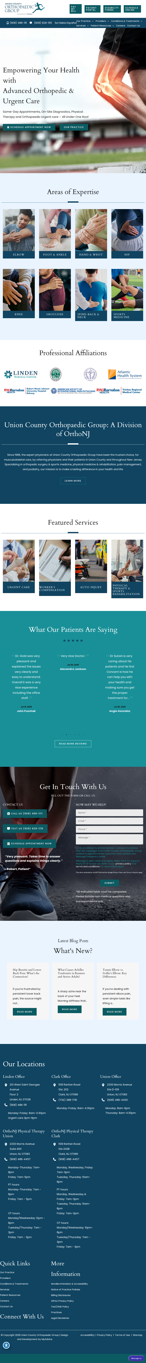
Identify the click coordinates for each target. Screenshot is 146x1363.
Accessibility (87, 1335)
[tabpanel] (26, 688)
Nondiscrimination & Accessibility (69, 1283)
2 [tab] (66, 734)
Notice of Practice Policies (65, 1289)
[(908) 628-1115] (41, 22)
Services (4, 1289)
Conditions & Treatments (14, 1283)
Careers (4, 1300)
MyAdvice (46, 1339)
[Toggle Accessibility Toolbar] (6, 1345)
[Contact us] (69, 1358)
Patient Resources (10, 1295)
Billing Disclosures (61, 1295)
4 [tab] (75, 734)
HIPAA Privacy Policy (62, 1301)
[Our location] (76, 1358)
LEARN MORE (19, 234)
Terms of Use (122, 1335)
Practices (56, 1312)
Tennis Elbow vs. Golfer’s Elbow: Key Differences (70, 973)
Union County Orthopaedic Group (74, 455)
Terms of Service (132, 872)
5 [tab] (79, 734)
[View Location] (6, 1085)
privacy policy (123, 863)
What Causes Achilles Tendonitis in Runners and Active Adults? (26, 973)
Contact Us (6, 1306)
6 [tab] (83, 734)
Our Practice (7, 1272)
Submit (110, 883)
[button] (76, 9)
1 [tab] (62, 734)
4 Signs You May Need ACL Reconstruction (117, 971)
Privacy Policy (118, 872)
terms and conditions (88, 866)
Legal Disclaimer (60, 1318)
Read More (24, 1009)
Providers (5, 1278)
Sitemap (137, 1335)
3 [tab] (70, 734)
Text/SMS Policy (60, 1306)
